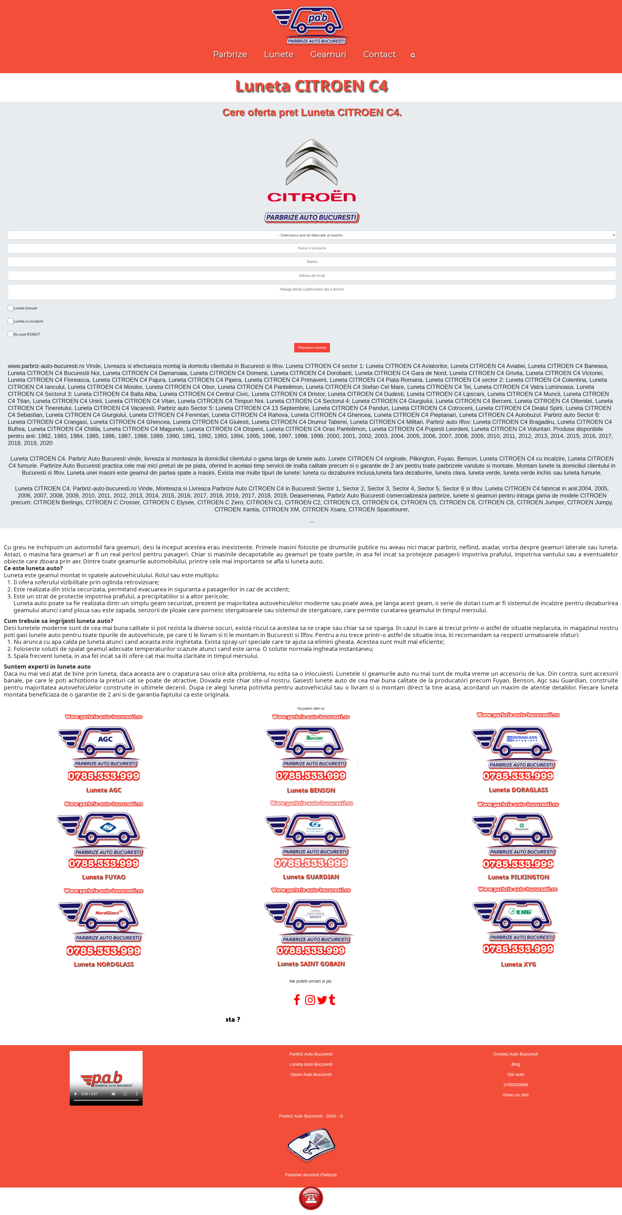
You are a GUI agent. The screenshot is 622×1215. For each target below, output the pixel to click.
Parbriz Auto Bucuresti (311, 1054)
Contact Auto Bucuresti (515, 1054)
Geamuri (328, 54)
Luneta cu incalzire (28, 321)
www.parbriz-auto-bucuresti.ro (46, 366)
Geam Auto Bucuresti (311, 1074)
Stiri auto (515, 1074)
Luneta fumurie (25, 308)
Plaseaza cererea (312, 347)
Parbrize (230, 54)
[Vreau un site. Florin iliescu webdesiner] (311, 1019)
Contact (379, 54)
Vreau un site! (515, 1095)
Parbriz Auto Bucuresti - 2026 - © (311, 1116)
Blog (515, 1064)
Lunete (279, 54)
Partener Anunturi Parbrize (311, 1174)
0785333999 (516, 1084)
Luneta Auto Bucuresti (311, 1064)
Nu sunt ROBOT (27, 334)
